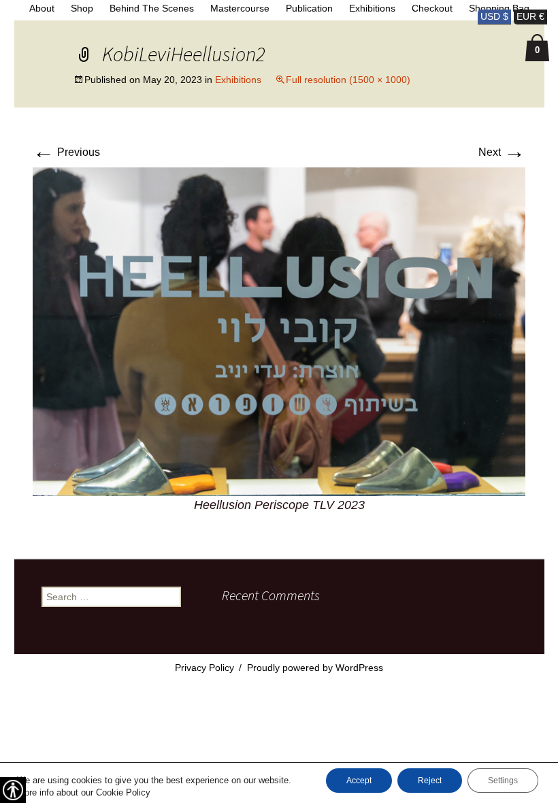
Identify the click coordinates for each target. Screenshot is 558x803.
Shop (82, 8)
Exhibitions (372, 8)
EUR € (530, 16)
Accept (359, 780)
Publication (309, 8)
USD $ (494, 16)
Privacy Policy (204, 667)
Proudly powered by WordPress (315, 667)
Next (501, 152)
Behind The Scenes (152, 8)
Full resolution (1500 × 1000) (348, 79)
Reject (430, 780)
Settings (503, 780)
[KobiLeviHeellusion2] (279, 331)
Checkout (432, 8)
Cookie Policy (123, 792)
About (41, 8)
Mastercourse (239, 8)
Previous (66, 152)
